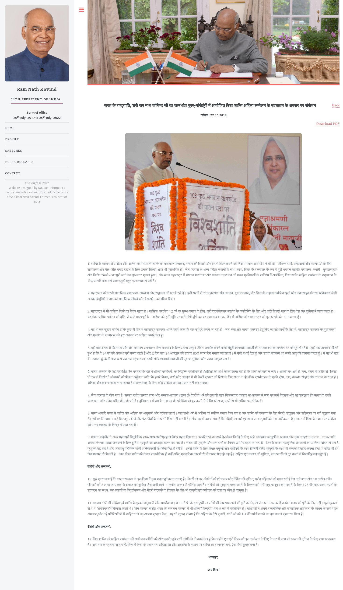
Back (336, 105)
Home (9, 128)
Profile (12, 139)
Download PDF (328, 123)
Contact (12, 173)
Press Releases (19, 162)
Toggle (81, 9)
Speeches (13, 150)
